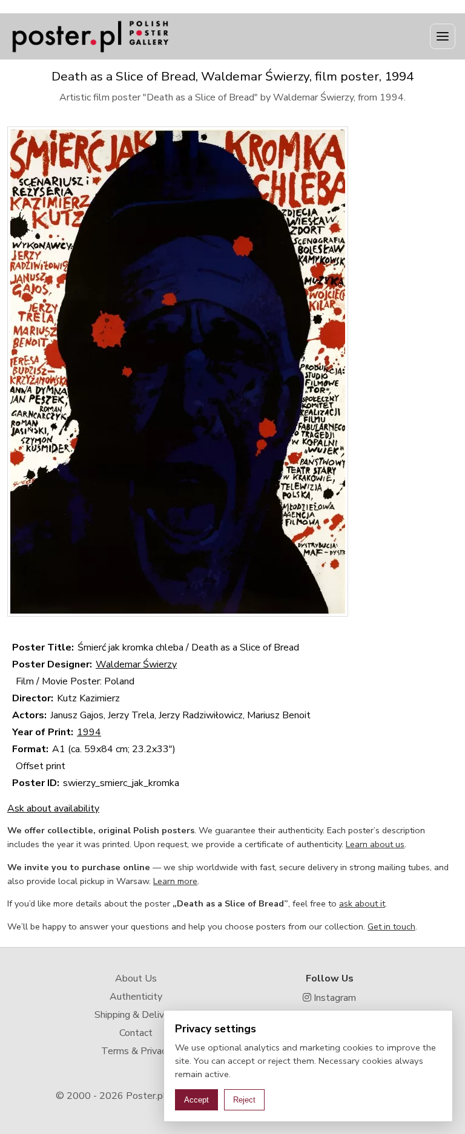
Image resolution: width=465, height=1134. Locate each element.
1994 (89, 732)
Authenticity (136, 996)
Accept (196, 1099)
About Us (136, 978)
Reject (244, 1099)
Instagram (333, 998)
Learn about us (375, 844)
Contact (136, 1033)
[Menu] (442, 36)
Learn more (175, 881)
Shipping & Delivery (135, 1014)
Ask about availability (53, 808)
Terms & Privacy (136, 1051)
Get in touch (391, 926)
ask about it (362, 903)
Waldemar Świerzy (136, 664)
